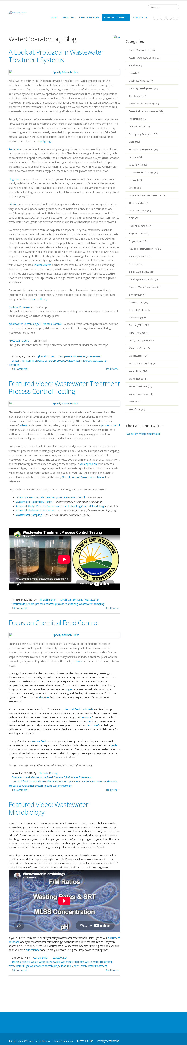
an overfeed (39, 741)
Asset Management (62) (142, 50)
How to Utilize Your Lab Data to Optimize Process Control (50, 497)
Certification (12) (137, 96)
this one (44, 697)
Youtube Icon (175, 17)
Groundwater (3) (138, 164)
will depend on (88, 464)
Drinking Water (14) (139, 126)
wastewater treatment (94, 966)
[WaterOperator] (17, 12)
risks (77, 661)
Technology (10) (137, 317)
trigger (69, 689)
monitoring (27, 360)
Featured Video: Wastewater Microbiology (48, 808)
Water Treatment (81, 777)
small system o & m (40, 785)
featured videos (70, 966)
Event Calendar (89, 17)
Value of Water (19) (139, 348)
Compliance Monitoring (72, 356)
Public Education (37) (140, 225)
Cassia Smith (40, 957)
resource (86, 717)
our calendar (33, 950)
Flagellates (15, 179)
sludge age (45, 141)
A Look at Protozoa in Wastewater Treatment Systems (56, 56)
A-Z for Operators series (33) (144, 57)
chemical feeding (48, 781)
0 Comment (20, 369)
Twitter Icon (169, 17)
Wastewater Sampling (29, 515)
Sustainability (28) (138, 302)
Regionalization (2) (139, 233)
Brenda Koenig (48, 773)
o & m (63, 781)
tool (89, 721)
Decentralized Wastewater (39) (146, 111)
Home (54, 17)
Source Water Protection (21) (144, 287)
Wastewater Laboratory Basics (34, 501)
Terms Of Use (85, 1041)
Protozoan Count (19, 340)
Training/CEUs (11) (139, 325)
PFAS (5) (133, 218)
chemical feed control (24, 781)
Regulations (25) (137, 241)
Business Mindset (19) (141, 80)
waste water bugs (41, 961)
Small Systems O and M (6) (143, 279)
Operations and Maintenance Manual (84, 477)
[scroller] (180, 1040)
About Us (68, 17)
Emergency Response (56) (143, 134)
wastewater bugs (19, 966)
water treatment (62, 785)
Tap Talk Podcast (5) (139, 310)
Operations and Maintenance (29, 777)
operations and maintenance (85, 781)
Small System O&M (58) (141, 271)
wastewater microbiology (45, 966)
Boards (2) (134, 73)
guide (114, 745)
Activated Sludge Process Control (35, 510)
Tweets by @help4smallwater (142, 433)
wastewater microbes (79, 360)
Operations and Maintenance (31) (147, 195)
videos (23, 425)
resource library (38, 299)
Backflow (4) (135, 65)
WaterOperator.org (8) (141, 394)
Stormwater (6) (137, 294)
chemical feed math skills (78, 709)
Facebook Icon (156, 17)
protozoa (59, 360)
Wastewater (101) (138, 355)
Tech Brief (92, 725)
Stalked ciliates (42, 265)
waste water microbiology (68, 961)
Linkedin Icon (162, 17)
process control (44, 360)
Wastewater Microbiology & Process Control (35, 324)
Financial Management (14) (143, 149)
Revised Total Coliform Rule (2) (145, 248)
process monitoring (66, 604)
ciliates (16, 360)
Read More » (112, 368)
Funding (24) (135, 157)
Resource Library (115, 17)
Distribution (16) (137, 118)
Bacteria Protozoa (19, 307)
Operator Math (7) (138, 203)
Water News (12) (138, 371)
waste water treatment (98, 961)
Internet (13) (135, 180)
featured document (23, 604)
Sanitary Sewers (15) (140, 256)
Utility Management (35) (141, 340)
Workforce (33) (137, 409)
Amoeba (14, 149)
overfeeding (110, 781)
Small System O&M (71, 599)
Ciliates (13, 204)
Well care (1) (135, 401)
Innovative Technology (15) (143, 172)
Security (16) (135, 264)
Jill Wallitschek (46, 356)
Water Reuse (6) (137, 378)
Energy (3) (134, 141)
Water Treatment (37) (140, 386)
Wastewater (94, 356)
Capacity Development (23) (143, 88)
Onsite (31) (135, 187)
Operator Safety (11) (140, 210)
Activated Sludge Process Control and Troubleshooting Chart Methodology (60, 506)
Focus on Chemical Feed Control (53, 622)
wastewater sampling (91, 604)
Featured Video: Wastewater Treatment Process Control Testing (64, 387)
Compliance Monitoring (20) (144, 103)
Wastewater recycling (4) (142, 363)
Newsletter (140, 17)
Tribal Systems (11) (139, 332)
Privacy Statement (108, 1041)
